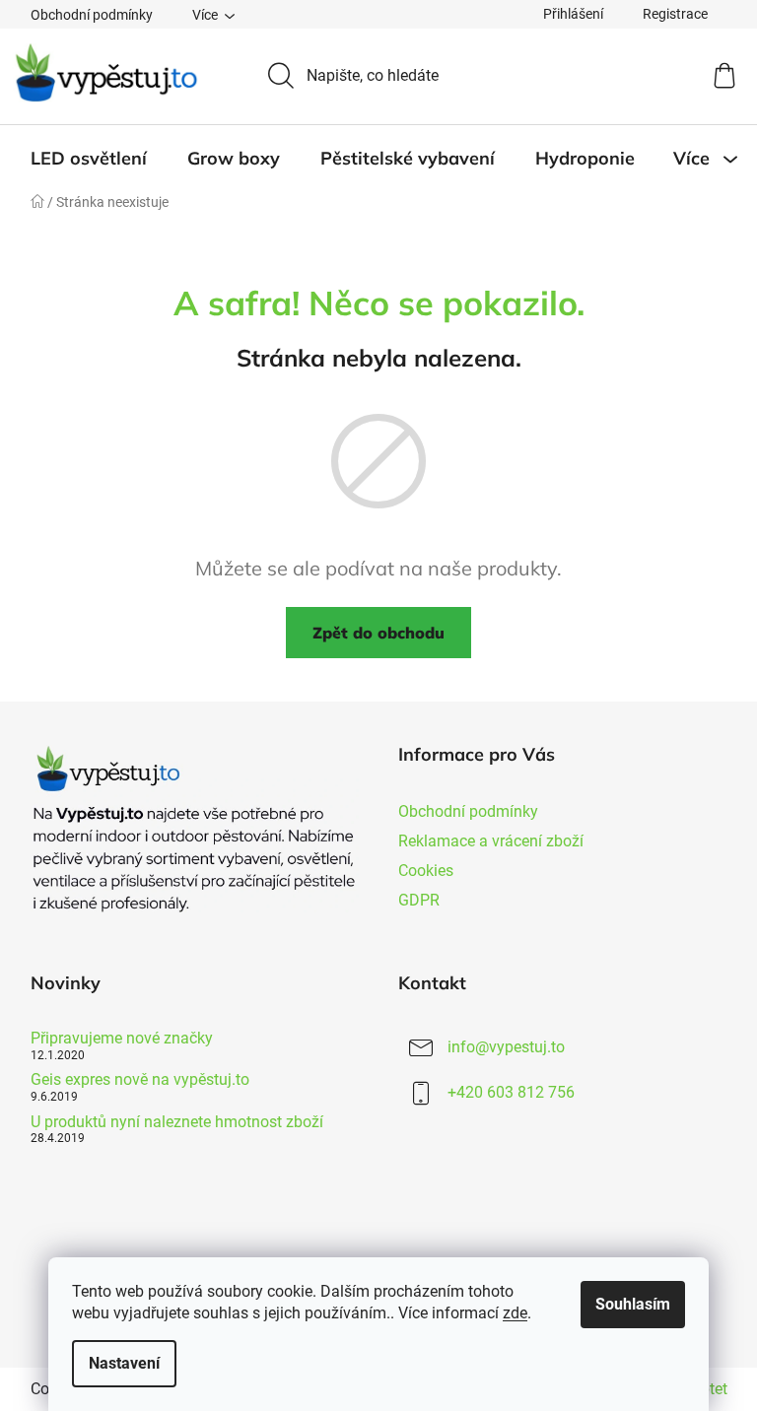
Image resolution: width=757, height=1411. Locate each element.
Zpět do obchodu (378, 632)
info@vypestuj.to (506, 1047)
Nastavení (124, 1363)
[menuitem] (89, 158)
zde (515, 1313)
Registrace (675, 14)
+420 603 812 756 (511, 1092)
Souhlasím (632, 1304)
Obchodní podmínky (92, 15)
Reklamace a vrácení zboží (491, 841)
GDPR (419, 900)
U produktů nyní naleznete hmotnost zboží (177, 1122)
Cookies (425, 870)
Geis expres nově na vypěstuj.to (140, 1080)
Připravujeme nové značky (122, 1038)
